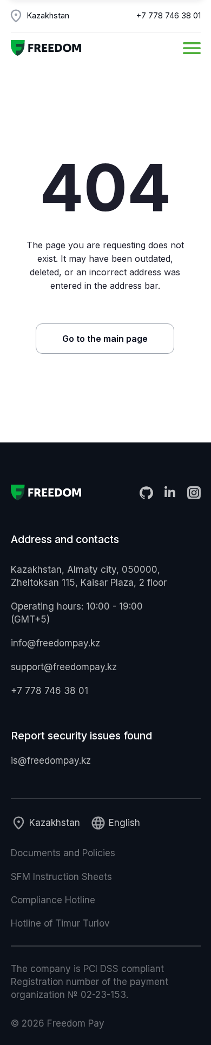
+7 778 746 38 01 (168, 16)
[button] (192, 48)
